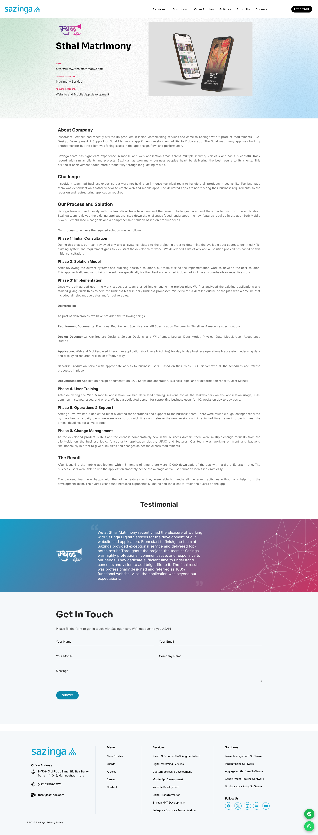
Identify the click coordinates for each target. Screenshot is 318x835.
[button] (160, 9)
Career (111, 779)
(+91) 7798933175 (49, 784)
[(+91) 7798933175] (33, 784)
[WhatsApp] (309, 826)
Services (159, 9)
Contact (112, 787)
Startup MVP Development (169, 802)
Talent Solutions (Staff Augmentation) (176, 756)
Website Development (166, 787)
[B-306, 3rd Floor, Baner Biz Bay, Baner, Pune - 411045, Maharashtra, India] (33, 772)
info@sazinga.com (51, 795)
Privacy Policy (55, 822)
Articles (225, 9)
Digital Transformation (166, 795)
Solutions (180, 9)
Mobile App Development (168, 779)
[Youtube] (266, 806)
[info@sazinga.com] (33, 795)
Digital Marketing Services (168, 764)
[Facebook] (228, 806)
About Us (243, 9)
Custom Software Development (172, 771)
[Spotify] (309, 814)
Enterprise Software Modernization (174, 810)
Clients (111, 764)
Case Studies (204, 9)
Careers (261, 9)
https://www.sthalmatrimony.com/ (79, 69)
